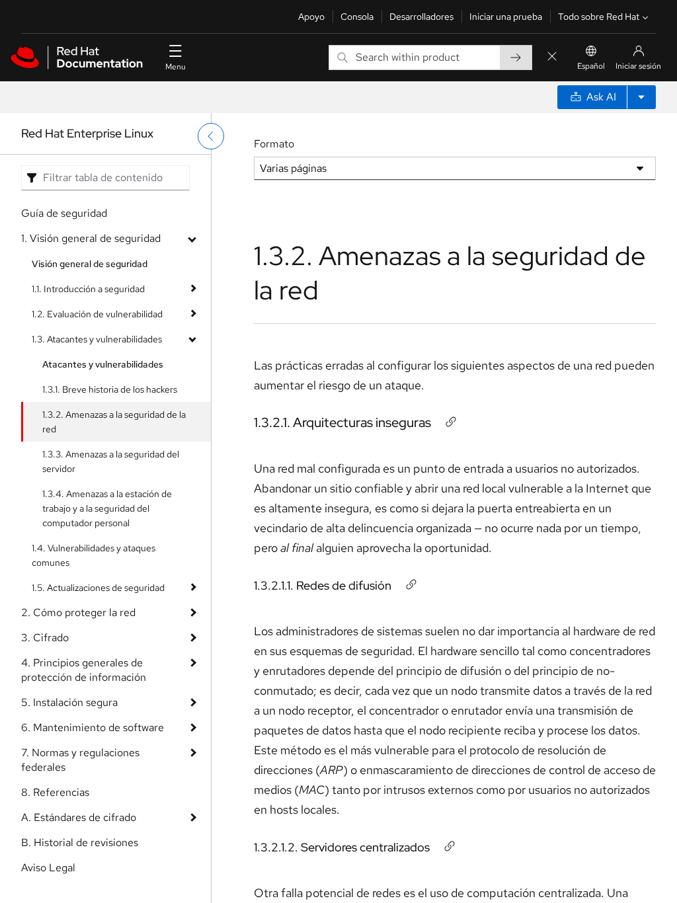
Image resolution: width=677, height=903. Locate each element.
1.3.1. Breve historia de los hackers (109, 389)
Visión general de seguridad (89, 264)
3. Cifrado (45, 638)
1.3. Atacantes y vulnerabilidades (97, 339)
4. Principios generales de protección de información (83, 670)
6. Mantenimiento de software (92, 727)
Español (591, 66)
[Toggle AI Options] (641, 97)
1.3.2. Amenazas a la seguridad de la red (114, 422)
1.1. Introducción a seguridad (88, 289)
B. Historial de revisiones (79, 842)
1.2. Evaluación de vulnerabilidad (97, 314)
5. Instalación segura (69, 702)
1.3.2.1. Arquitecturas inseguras (342, 422)
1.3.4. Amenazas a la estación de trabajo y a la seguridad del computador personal (107, 508)
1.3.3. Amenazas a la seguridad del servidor (110, 461)
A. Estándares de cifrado (78, 817)
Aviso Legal (48, 868)
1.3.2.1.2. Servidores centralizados (342, 847)
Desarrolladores (421, 16)
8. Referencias (55, 792)
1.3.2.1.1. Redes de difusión (322, 585)
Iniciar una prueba (505, 16)
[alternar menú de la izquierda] (211, 136)
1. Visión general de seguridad (91, 238)
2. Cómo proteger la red (78, 612)
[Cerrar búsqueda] (552, 57)
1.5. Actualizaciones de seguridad (98, 588)
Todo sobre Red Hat (598, 16)
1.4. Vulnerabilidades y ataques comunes (93, 555)
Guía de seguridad (64, 213)
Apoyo (311, 16)
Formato (274, 144)
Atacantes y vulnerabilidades (102, 364)
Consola (357, 16)
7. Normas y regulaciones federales (80, 760)
